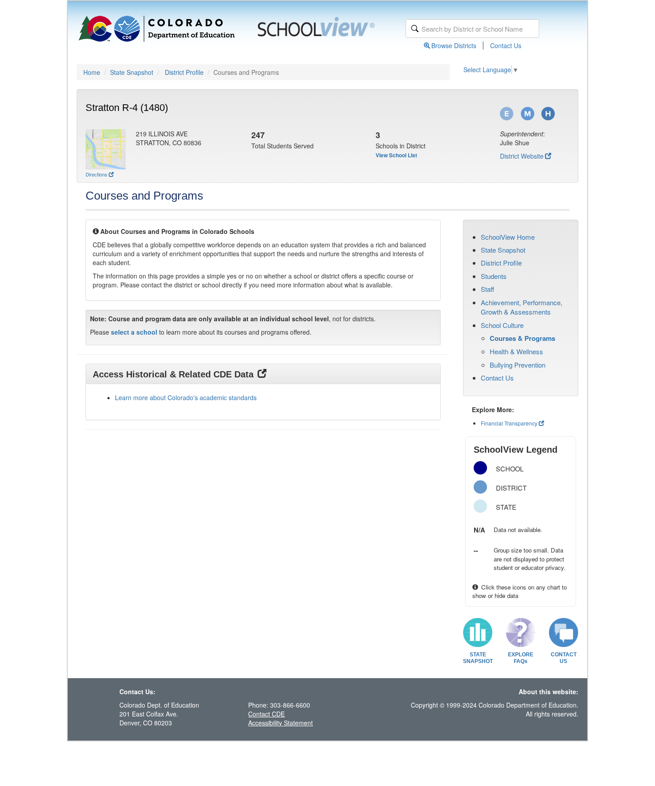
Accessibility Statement (280, 722)
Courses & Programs (522, 338)
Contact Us (505, 45)
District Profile (184, 72)
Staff (487, 289)
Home (91, 72)
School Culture (502, 325)
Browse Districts (453, 45)
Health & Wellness (516, 351)
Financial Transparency (509, 423)
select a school (134, 332)
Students (494, 276)
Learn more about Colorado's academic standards (186, 397)
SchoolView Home (508, 237)
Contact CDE (266, 713)
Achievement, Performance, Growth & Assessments (521, 307)
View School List (396, 155)
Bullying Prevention (517, 364)
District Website (522, 155)
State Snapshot (131, 72)
